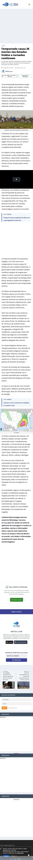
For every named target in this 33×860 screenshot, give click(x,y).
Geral (3, 45)
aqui (5, 523)
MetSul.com (9, 71)
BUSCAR (17, 660)
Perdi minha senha (12, 708)
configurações (20, 853)
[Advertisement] (16, 26)
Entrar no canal (17, 600)
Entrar (4, 708)
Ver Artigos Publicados (21, 642)
